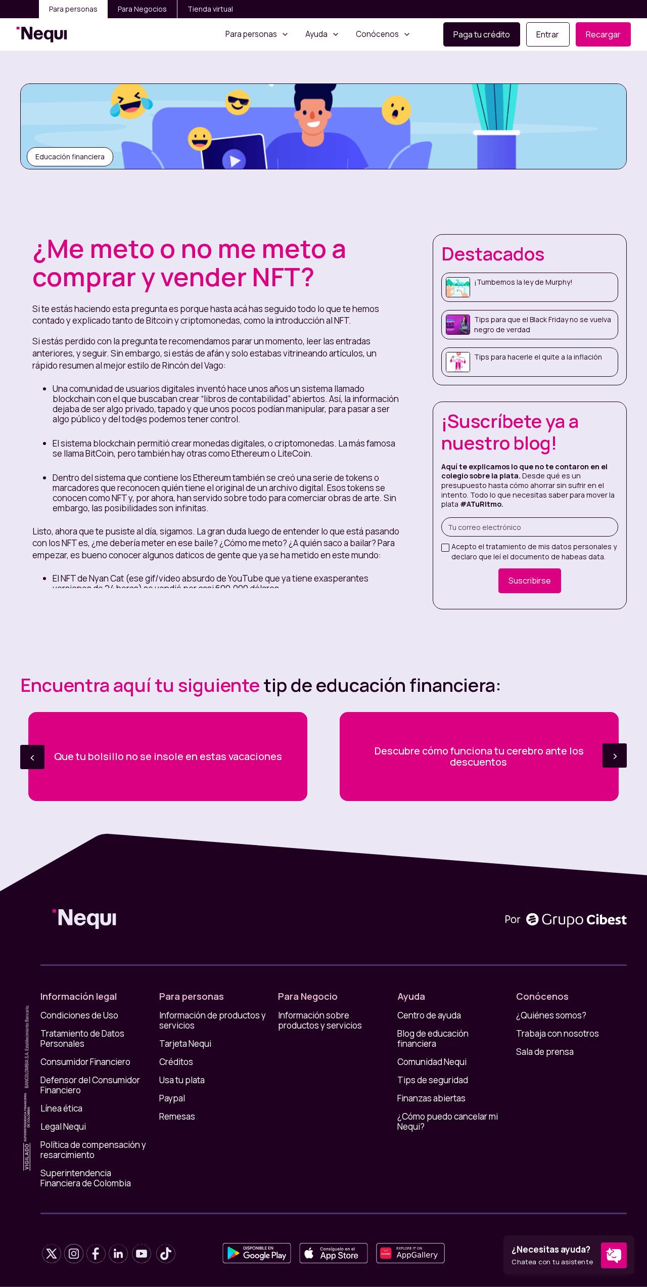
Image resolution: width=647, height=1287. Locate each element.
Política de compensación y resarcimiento (93, 1150)
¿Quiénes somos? (551, 1015)
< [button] (32, 756)
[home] (41, 34)
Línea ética (61, 1108)
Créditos (176, 1062)
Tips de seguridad (432, 1080)
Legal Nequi (63, 1127)
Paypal (172, 1098)
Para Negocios (142, 9)
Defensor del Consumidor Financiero (90, 1085)
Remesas (177, 1117)
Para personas (73, 9)
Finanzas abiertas (431, 1098)
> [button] (615, 755)
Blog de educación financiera (433, 1039)
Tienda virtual (210, 9)
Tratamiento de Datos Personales (82, 1039)
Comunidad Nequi (432, 1062)
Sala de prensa (545, 1052)
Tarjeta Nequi (185, 1044)
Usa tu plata (182, 1080)
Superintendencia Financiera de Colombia (85, 1178)
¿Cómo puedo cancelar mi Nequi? (447, 1122)
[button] (257, 34)
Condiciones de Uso (79, 1015)
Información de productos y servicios (212, 1020)
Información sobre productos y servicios (320, 1020)
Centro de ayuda (429, 1015)
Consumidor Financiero (85, 1062)
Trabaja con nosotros (557, 1034)
